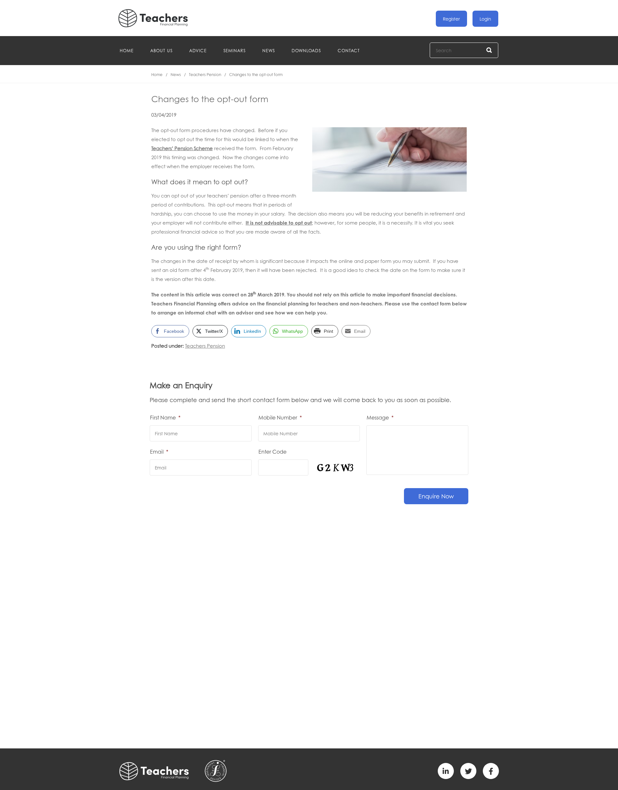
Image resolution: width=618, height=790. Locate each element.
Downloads (306, 50)
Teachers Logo (158, 18)
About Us (161, 50)
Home (127, 50)
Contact (349, 50)
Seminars (234, 50)
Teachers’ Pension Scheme (182, 148)
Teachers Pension (205, 74)
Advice (198, 50)
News (268, 50)
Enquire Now (436, 496)
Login (485, 18)
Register (451, 18)
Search (489, 50)
